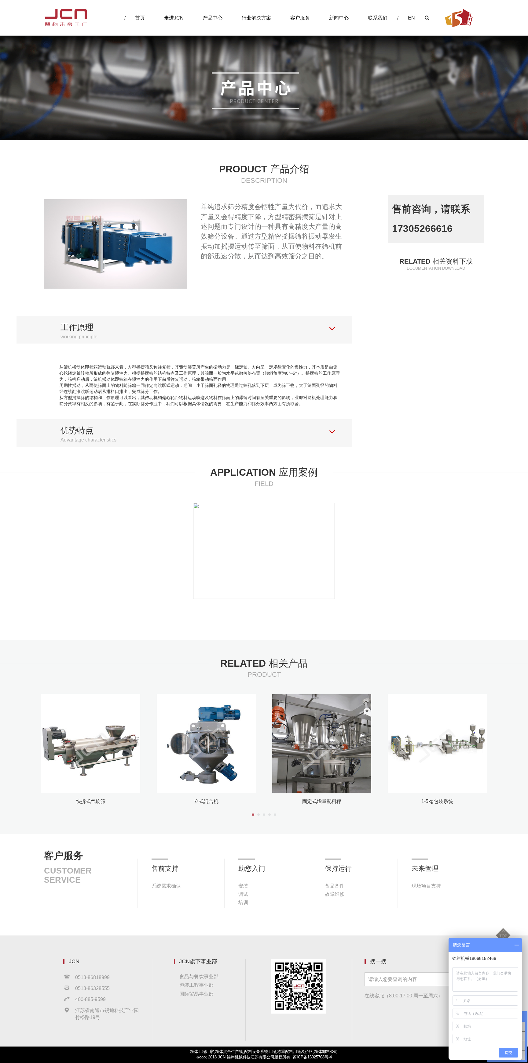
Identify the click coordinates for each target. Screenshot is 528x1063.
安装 (243, 885)
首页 (140, 17)
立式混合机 (206, 801)
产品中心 (212, 17)
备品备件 (334, 885)
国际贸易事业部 (196, 993)
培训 (243, 902)
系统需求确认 (166, 885)
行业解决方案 (256, 17)
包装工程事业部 (196, 985)
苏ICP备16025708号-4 (312, 1057)
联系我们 (377, 17)
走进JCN (174, 17)
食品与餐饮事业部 (198, 976)
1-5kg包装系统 (437, 801)
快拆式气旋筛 (90, 801)
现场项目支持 (426, 885)
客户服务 (300, 17)
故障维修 (334, 894)
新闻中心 (339, 17)
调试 (243, 894)
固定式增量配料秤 (321, 801)
